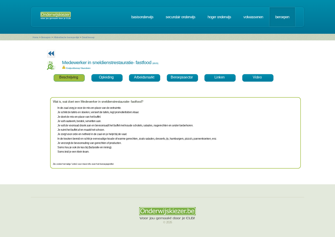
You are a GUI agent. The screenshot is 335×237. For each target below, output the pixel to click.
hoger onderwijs (219, 17)
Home (35, 37)
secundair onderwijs (180, 17)
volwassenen (253, 17)
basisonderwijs (142, 17)
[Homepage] (55, 17)
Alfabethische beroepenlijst (66, 37)
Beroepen (46, 37)
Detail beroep (88, 37)
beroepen (282, 17)
